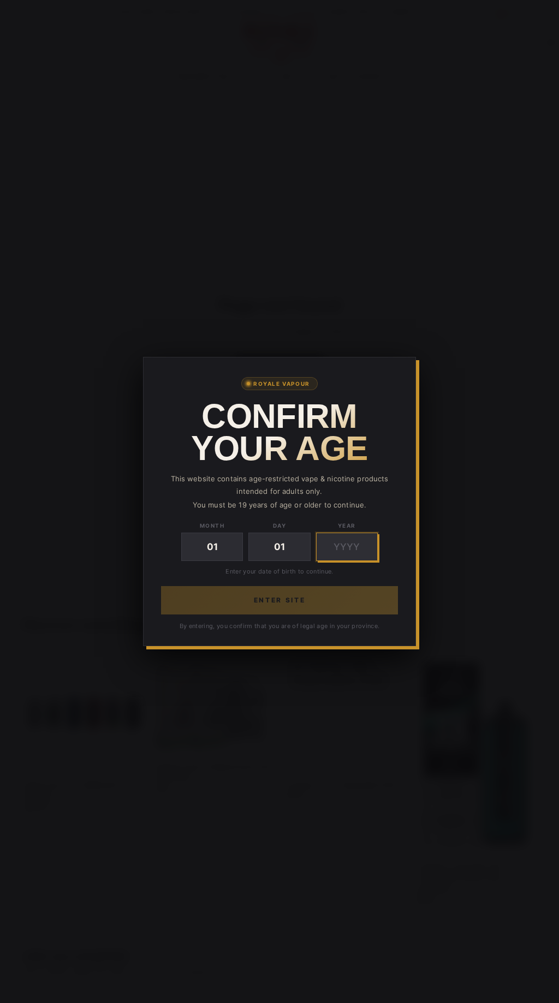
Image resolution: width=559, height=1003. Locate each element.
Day (280, 525)
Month (212, 525)
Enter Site (279, 600)
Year (347, 525)
